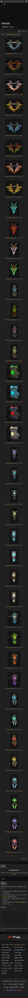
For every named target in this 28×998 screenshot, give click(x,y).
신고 (22, 53)
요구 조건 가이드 (18, 947)
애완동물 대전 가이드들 (7, 963)
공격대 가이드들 (5, 955)
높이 (19, 34)
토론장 (21, 902)
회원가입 (24, 872)
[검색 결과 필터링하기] (19, 31)
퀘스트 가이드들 (5, 957)
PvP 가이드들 (18, 963)
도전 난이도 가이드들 (7, 968)
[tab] (3, 866)
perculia (9, 53)
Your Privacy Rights (12, 984)
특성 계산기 (4, 971)
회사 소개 (23, 981)
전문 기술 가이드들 (6, 950)
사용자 (11, 34)
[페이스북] (15, 990)
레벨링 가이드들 (18, 957)
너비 (16, 34)
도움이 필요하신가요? (7, 981)
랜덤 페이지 (21, 984)
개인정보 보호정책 (14, 987)
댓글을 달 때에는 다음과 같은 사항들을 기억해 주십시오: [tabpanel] (14, 908)
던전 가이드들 (5, 952)
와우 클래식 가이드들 (20, 944)
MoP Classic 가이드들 (7, 944)
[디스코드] (7, 990)
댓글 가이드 (6, 896)
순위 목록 (4, 973)
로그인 (10, 872)
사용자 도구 (17, 981)
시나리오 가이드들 (6, 965)
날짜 (8, 34)
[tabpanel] (14, 872)
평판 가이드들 (5, 960)
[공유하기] (26, 1)
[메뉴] (1, 1)
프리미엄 (6, 987)
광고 (5, 984)
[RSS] (20, 990)
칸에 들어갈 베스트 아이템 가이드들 (21, 950)
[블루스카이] (13, 990)
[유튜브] (18, 990)
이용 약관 (22, 987)
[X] (10, 990)
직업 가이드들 (5, 947)
